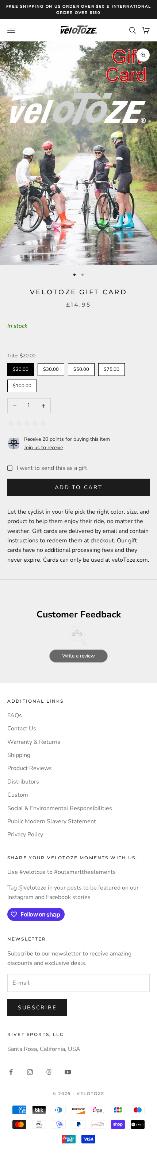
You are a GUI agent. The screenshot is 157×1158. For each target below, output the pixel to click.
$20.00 (20, 368)
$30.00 (51, 368)
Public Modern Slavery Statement (51, 821)
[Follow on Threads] (49, 1072)
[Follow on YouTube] (68, 1072)
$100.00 (22, 384)
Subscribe (37, 1007)
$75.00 (111, 368)
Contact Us (21, 729)
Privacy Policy (25, 835)
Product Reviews (29, 768)
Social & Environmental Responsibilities (59, 808)
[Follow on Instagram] (30, 1072)
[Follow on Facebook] (11, 1072)
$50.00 (81, 368)
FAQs (14, 715)
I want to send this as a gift (52, 468)
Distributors (23, 782)
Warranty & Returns (33, 742)
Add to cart (79, 487)
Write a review (78, 655)
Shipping (18, 755)
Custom (17, 795)
